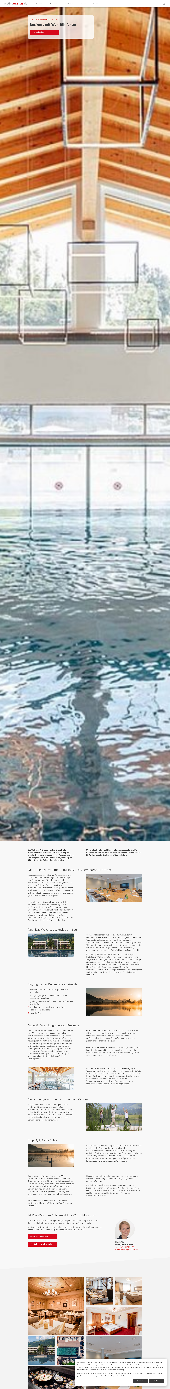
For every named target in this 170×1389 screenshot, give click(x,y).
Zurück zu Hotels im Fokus (42, 1244)
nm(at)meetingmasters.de (126, 1249)
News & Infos (68, 4)
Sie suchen (39, 4)
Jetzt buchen (38, 32)
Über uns (83, 4)
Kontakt (95, 4)
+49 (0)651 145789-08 (124, 1247)
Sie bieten (53, 4)
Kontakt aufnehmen (39, 1236)
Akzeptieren (140, 1381)
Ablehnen (156, 1381)
